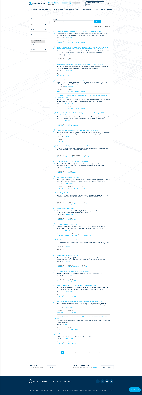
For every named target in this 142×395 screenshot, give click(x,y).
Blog (58, 91)
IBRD (54, 381)
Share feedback (107, 367)
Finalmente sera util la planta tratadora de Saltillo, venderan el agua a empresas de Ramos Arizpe (82, 317)
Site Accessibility (74, 390)
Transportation (72, 296)
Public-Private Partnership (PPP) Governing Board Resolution (74, 334)
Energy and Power (73, 125)
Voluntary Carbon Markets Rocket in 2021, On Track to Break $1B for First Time (79, 31)
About (35, 9)
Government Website (63, 157)
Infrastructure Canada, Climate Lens (67, 224)
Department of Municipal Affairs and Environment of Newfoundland (76, 146)
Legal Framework (58, 9)
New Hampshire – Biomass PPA (66, 208)
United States (69, 37)
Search (55, 19)
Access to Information (85, 390)
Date (38, 24)
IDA (58, 381)
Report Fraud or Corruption (106, 390)
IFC (61, 381)
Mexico (67, 324)
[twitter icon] (102, 381)
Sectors (96, 9)
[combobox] (39, 19)
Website (59, 42)
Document (60, 125)
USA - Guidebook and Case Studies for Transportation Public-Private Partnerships (80, 301)
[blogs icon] (111, 381)
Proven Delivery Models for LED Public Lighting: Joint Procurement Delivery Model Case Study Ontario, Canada (83, 113)
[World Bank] (38, 381)
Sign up (51, 367)
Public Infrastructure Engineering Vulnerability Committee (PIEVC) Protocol (78, 130)
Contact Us (94, 367)
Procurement (72, 172)
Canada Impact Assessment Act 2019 (67, 240)
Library (109, 9)
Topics (103, 9)
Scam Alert (95, 390)
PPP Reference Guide (63, 75)
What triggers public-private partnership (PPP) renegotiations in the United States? (80, 64)
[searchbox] (39, 19)
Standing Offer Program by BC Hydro (67, 255)
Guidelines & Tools (44, 9)
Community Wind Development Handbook (69, 177)
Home (29, 9)
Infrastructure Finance (72, 9)
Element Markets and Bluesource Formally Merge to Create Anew (75, 80)
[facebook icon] (98, 381)
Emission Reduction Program (76, 42)
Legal (58, 390)
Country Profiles (86, 9)
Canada (67, 120)
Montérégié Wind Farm (63, 193)
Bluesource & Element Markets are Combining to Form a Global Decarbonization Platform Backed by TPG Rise (82, 96)
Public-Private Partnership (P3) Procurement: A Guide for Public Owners (77, 285)
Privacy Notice (65, 390)
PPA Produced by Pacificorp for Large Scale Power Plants (73, 271)
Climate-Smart (88, 157)
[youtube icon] (107, 381)
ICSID (69, 381)
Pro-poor (84, 266)
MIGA (65, 381)
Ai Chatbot (136, 390)
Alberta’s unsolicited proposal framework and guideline (72, 161)
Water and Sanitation (74, 329)
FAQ (89, 367)
